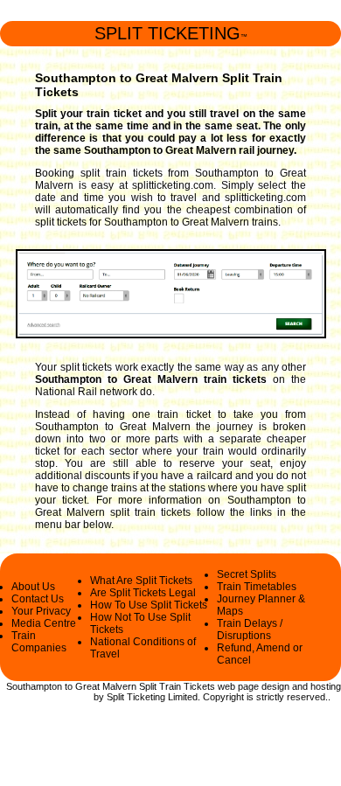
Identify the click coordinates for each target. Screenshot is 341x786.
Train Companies (38, 641)
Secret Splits (246, 574)
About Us (33, 587)
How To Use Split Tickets (148, 605)
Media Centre (43, 623)
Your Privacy (41, 611)
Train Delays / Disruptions (249, 629)
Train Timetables (256, 587)
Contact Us (37, 599)
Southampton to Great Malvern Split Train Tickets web (120, 686)
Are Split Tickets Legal (143, 593)
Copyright (223, 697)
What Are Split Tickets (141, 580)
